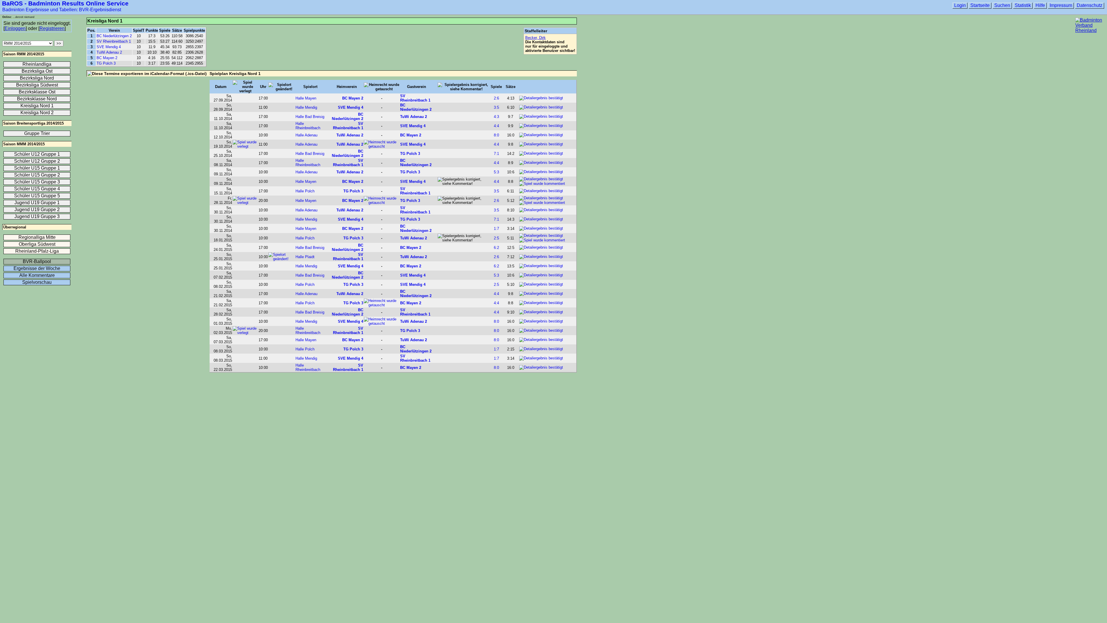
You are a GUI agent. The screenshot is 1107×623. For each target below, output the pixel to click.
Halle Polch (305, 191)
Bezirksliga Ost (37, 71)
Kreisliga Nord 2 (37, 112)
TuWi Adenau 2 (109, 52)
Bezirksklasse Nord (37, 98)
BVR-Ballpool (37, 261)
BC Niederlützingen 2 (114, 36)
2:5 (496, 238)
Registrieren (52, 28)
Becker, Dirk (535, 37)
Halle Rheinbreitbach (307, 125)
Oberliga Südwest (37, 244)
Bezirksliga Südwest (37, 84)
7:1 (496, 153)
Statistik (1023, 5)
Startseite (980, 5)
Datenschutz (1089, 5)
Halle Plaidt (305, 257)
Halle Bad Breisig (309, 117)
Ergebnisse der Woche (37, 268)
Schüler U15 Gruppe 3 (37, 181)
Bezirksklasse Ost (37, 91)
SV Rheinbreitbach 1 (114, 41)
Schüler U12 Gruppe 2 (37, 161)
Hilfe (1040, 5)
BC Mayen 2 (107, 58)
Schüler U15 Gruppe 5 (37, 195)
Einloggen (15, 28)
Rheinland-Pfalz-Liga (37, 251)
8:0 (496, 135)
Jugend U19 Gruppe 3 (37, 216)
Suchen (1002, 5)
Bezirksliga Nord (37, 78)
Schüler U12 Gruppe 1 (37, 154)
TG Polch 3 (106, 63)
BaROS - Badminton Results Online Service (65, 3)
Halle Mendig (306, 107)
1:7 (496, 228)
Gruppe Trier (37, 133)
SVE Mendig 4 (109, 47)
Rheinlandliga (36, 64)
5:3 (496, 172)
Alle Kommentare (37, 275)
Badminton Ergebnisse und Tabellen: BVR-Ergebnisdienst (61, 9)
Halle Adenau (306, 135)
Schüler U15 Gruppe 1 (37, 168)
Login (960, 5)
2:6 (496, 98)
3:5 (496, 107)
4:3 (496, 117)
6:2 (496, 247)
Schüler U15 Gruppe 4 (37, 188)
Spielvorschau (37, 282)
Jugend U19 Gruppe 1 (37, 202)
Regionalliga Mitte (37, 237)
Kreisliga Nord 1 (37, 105)
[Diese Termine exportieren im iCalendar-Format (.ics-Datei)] (147, 73)
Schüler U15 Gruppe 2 (37, 174)
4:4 (496, 126)
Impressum (1061, 5)
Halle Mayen (305, 98)
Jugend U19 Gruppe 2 (37, 209)
